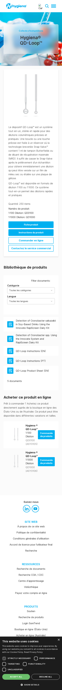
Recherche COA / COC (31, 574)
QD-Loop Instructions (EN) (31, 351)
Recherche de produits (31, 617)
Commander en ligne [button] (31, 240)
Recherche (31, 550)
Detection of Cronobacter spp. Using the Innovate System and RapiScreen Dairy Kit (36, 339)
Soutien (31, 611)
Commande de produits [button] (46, 434)
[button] (47, 6)
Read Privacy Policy (33, 652)
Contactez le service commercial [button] (31, 248)
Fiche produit (31, 224)
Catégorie (19, 288)
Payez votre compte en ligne (31, 593)
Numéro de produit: (19, 208)
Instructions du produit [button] (31, 232)
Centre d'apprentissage (31, 580)
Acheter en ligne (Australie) (31, 635)
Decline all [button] (45, 677)
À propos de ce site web (31, 526)
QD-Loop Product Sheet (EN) (32, 370)
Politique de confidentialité (31, 532)
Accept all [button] (16, 677)
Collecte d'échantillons (31, 31)
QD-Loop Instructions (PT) (31, 360)
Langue (17, 298)
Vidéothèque (31, 586)
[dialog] (31, 663)
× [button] (58, 640)
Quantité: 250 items (19, 203)
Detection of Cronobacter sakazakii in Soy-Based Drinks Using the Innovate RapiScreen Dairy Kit (36, 324)
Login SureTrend (31, 623)
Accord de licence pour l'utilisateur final (31, 544)
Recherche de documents (31, 568)
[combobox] (31, 290)
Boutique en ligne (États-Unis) (31, 629)
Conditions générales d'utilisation (31, 538)
